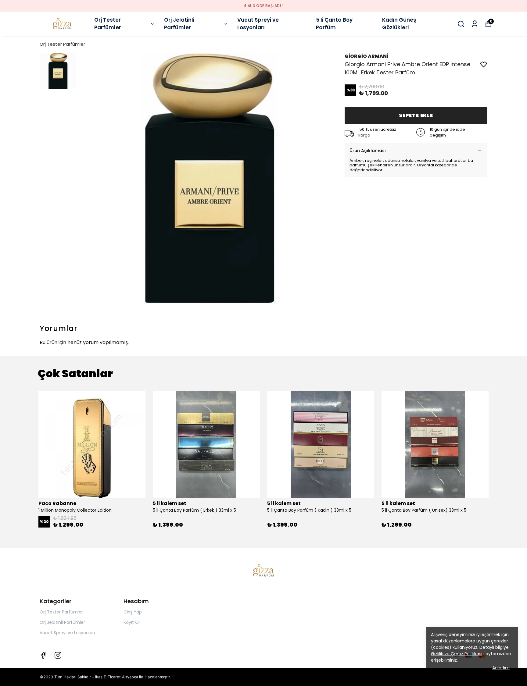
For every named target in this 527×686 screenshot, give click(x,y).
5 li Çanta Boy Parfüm (334, 23)
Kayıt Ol (132, 622)
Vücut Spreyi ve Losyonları (258, 23)
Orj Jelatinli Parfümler (179, 23)
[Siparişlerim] (475, 24)
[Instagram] (58, 655)
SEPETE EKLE (416, 115)
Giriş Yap (133, 612)
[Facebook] (43, 655)
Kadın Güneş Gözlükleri (399, 23)
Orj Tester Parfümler (107, 23)
